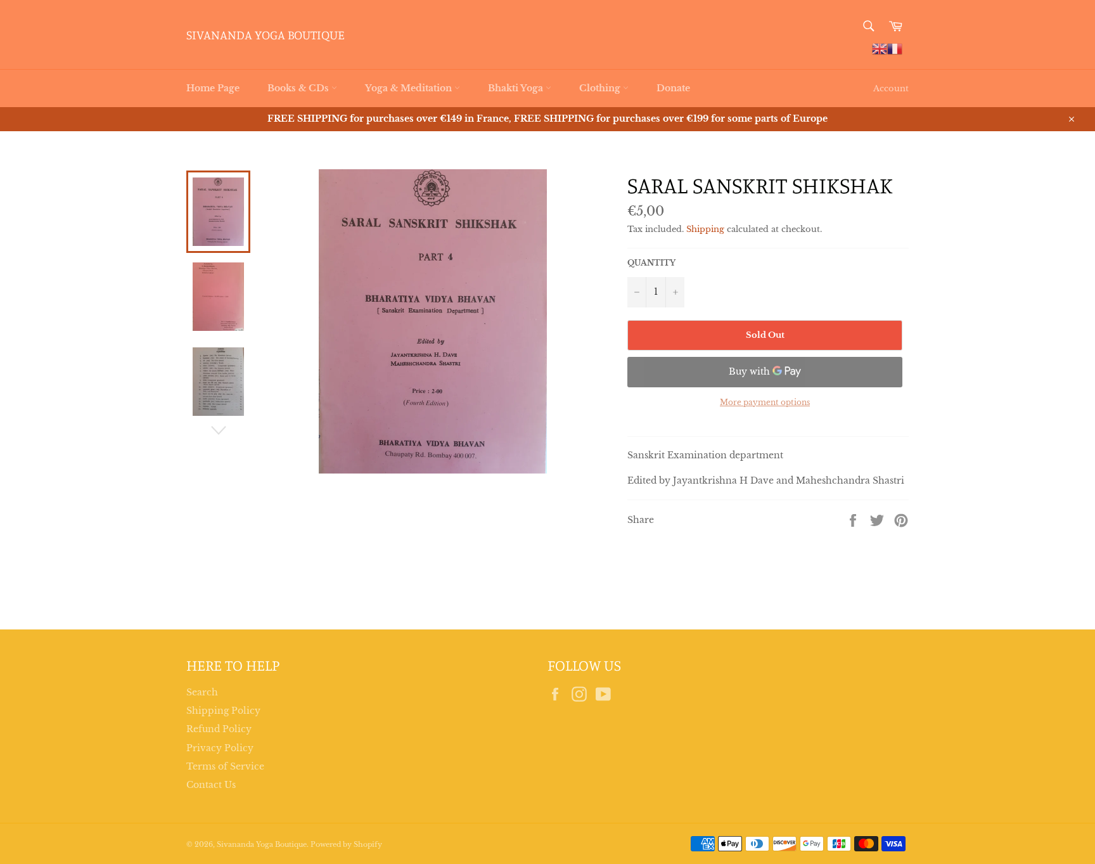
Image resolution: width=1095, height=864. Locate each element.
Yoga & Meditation (409, 88)
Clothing (601, 88)
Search (202, 692)
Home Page (213, 88)
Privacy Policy (219, 748)
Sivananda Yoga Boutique (265, 34)
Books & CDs (299, 88)
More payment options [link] (765, 402)
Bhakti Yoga (517, 88)
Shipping (705, 229)
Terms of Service (225, 766)
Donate (673, 88)
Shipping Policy (223, 710)
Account (891, 88)
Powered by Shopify (346, 844)
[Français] (894, 48)
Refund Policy (219, 729)
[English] (879, 48)
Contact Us (211, 784)
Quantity (651, 263)
